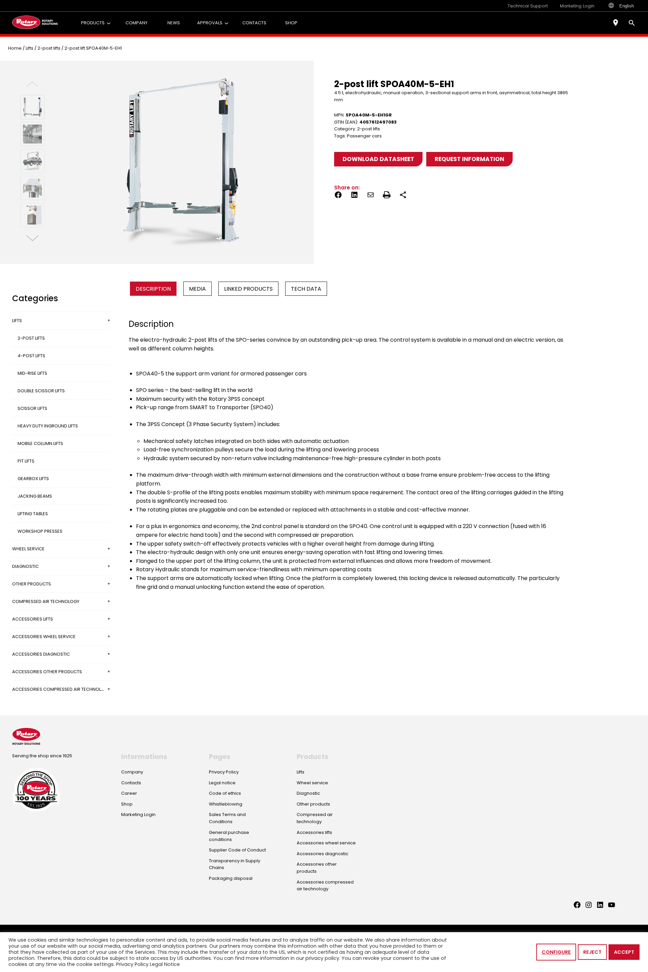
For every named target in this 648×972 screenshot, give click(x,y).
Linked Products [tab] (248, 289)
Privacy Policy (132, 964)
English (626, 5)
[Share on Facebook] (338, 196)
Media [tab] (197, 289)
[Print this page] (387, 196)
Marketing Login (577, 6)
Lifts (29, 48)
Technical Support (528, 6)
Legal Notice (165, 964)
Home (15, 48)
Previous (32, 84)
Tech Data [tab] (306, 289)
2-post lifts (48, 48)
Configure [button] (556, 952)
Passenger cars (364, 136)
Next (32, 238)
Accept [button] (624, 952)
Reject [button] (592, 952)
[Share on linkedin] (354, 196)
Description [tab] (153, 289)
